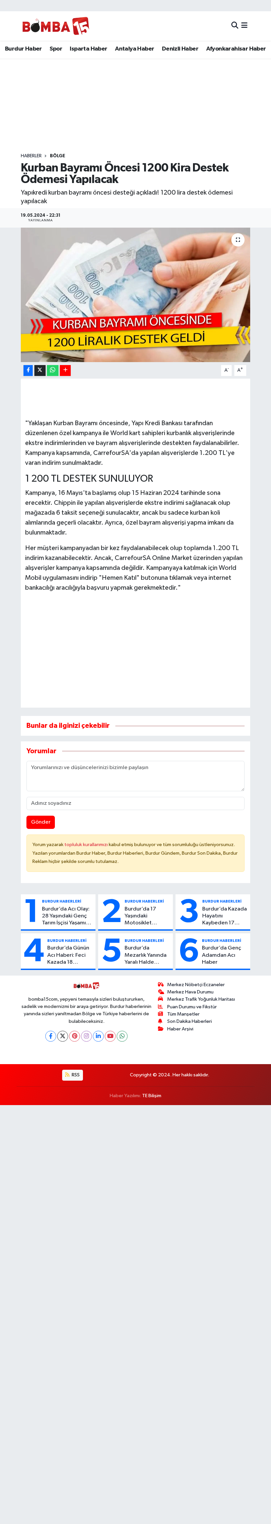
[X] (62, 1036)
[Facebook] (50, 1036)
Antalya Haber (134, 49)
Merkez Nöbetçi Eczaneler (196, 984)
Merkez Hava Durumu (190, 991)
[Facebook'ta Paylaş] (28, 370)
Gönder (41, 822)
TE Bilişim (151, 1095)
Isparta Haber (88, 49)
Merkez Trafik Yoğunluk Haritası (201, 999)
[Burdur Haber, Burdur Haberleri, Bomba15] (56, 26)
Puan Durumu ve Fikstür (192, 1006)
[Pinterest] (74, 1036)
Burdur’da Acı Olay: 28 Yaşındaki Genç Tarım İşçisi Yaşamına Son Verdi (67, 916)
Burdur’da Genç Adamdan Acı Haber (221, 955)
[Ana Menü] (244, 26)
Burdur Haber (23, 49)
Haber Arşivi (180, 1028)
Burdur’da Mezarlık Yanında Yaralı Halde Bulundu (146, 955)
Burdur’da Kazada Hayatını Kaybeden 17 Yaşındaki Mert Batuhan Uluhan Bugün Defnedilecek (224, 916)
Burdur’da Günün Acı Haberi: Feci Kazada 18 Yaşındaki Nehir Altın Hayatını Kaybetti (68, 955)
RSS (75, 1074)
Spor (56, 49)
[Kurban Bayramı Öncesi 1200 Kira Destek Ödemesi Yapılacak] (136, 295)
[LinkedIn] (98, 1036)
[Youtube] (110, 1036)
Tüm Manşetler (183, 1014)
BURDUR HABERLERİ (61, 901)
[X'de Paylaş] (40, 370)
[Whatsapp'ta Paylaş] (52, 370)
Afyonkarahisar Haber (236, 49)
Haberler (31, 156)
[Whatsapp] (122, 1036)
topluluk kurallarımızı (86, 844)
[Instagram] (86, 1036)
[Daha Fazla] (65, 370)
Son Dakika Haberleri (189, 1021)
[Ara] (234, 26)
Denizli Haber (180, 49)
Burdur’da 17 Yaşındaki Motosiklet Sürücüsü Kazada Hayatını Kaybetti (146, 916)
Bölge (57, 156)
